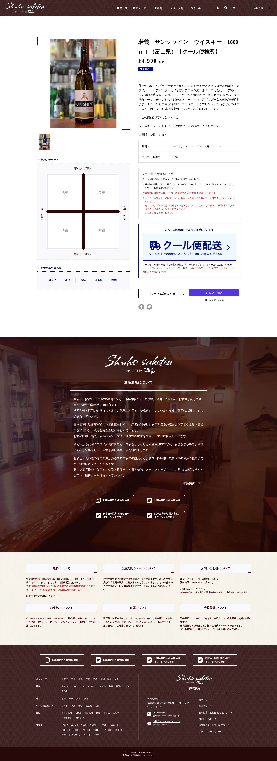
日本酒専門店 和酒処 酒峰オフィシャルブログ (116, 515)
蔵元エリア (139, 8)
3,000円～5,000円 (89, 725)
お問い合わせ (205, 719)
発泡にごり (80, 718)
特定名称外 (67, 718)
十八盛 (74, 686)
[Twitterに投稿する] (149, 307)
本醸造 (116, 713)
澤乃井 (65, 691)
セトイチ (92, 686)
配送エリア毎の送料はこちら (40, 596)
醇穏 (86, 698)
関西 (95, 679)
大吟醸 (78, 713)
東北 (73, 679)
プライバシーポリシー (210, 731)
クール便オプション (196, 264)
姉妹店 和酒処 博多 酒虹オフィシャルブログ (166, 515)
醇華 (71, 698)
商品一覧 (203, 700)
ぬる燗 (89, 706)
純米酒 (107, 713)
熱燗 (97, 706)
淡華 (64, 698)
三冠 (82, 686)
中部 (80, 679)
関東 (88, 679)
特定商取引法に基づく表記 (212, 725)
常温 (80, 706)
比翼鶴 (119, 686)
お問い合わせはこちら (191, 589)
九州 (116, 679)
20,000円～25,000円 (114, 730)
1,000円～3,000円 (70, 725)
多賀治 (65, 686)
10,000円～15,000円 (71, 730)
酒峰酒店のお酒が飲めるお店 (213, 712)
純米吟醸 (89, 713)
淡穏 (78, 698)
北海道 (65, 679)
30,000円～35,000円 (92, 734)
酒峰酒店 (24, 8)
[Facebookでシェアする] (141, 307)
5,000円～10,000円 (109, 725)
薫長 (111, 686)
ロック (65, 706)
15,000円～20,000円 (92, 730)
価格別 (158, 8)
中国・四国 (106, 679)
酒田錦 (102, 686)
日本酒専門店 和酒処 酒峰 (116, 500)
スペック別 (176, 8)
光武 (128, 686)
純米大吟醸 (67, 713)
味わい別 (196, 8)
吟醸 (98, 713)
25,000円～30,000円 (71, 734)
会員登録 (258, 8)
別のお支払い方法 (214, 300)
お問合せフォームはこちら (166, 721)
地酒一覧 (122, 8)
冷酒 (73, 706)
